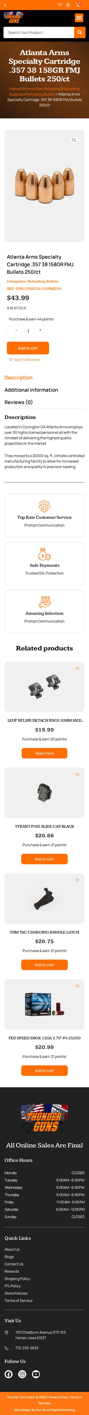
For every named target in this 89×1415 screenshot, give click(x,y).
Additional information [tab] (31, 389)
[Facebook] (9, 1374)
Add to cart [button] (44, 859)
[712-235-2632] (6, 5)
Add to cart (28, 348)
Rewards (12, 1271)
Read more (44, 753)
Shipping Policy (17, 1278)
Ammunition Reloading (41, 88)
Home (14, 88)
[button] (79, 17)
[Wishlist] (60, 5)
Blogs (9, 1256)
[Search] (80, 32)
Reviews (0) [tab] (19, 402)
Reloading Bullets (40, 94)
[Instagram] (22, 1374)
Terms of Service (18, 1300)
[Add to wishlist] (77, 668)
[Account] (68, 5)
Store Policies (16, 1293)
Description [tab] (19, 377)
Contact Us (14, 1264)
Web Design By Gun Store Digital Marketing (44, 1410)
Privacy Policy (58, 1397)
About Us (12, 1249)
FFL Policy (13, 1286)
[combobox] (38, 32)
